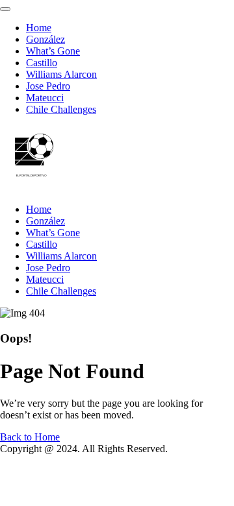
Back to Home (30, 436)
